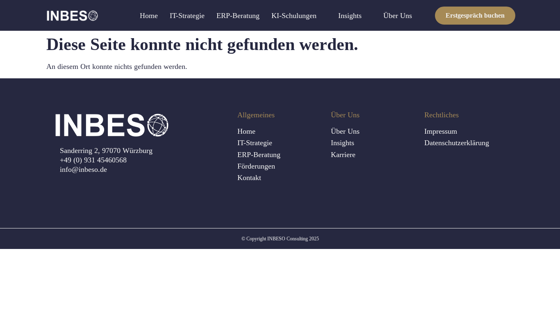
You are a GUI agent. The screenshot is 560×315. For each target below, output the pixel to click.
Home (149, 15)
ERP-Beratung (238, 15)
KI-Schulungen (293, 15)
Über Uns (397, 15)
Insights (350, 15)
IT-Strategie (187, 15)
